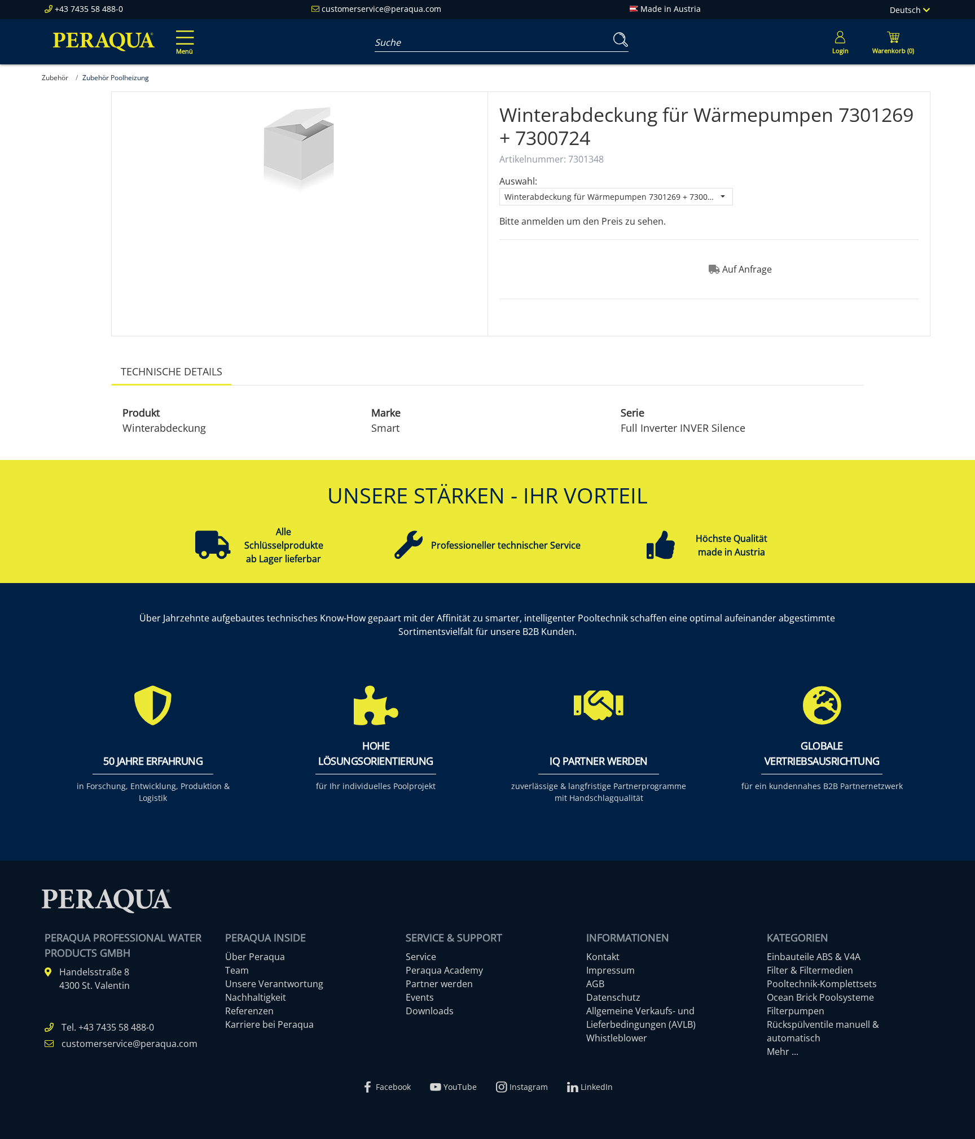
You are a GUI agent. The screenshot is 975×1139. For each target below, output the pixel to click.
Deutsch (906, 10)
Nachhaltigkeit (255, 997)
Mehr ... (782, 1051)
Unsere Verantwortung (274, 984)
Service (421, 956)
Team (237, 970)
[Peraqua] (104, 41)
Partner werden (439, 984)
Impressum (610, 970)
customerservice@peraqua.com (381, 8)
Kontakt (603, 956)
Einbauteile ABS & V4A (813, 956)
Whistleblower (616, 1038)
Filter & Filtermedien (810, 970)
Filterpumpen (795, 1011)
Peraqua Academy (444, 970)
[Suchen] (618, 39)
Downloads (430, 1011)
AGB (595, 984)
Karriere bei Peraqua (269, 1024)
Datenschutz (613, 997)
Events (420, 997)
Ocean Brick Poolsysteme (820, 997)
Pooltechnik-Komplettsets (822, 984)
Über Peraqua (255, 956)
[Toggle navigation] (183, 34)
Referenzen (249, 1011)
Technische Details (171, 371)
